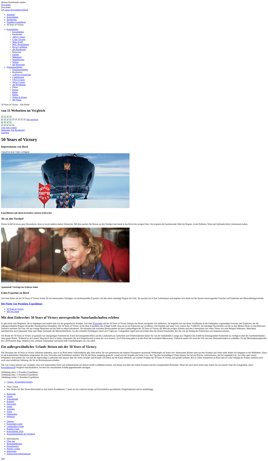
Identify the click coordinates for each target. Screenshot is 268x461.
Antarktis (11, 409)
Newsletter (6, 5)
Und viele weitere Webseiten (9, 128)
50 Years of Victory (15, 309)
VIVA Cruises (18, 80)
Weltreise (11, 416)
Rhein (15, 92)
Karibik (15, 54)
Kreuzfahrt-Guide (14, 424)
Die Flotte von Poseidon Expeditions (21, 303)
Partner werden (13, 449)
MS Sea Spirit (13, 311)
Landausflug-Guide (15, 426)
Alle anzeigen (32, 119)
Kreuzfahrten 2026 (15, 431)
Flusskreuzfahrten (14, 67)
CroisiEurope (18, 77)
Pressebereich (13, 446)
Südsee (15, 62)
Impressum (11, 451)
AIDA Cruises (18, 37)
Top (3, 458)
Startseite (11, 14)
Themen (10, 421)
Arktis (9, 406)
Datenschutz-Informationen (19, 454)
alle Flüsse (16, 100)
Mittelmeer (17, 57)
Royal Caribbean (19, 47)
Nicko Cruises (18, 82)
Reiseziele (11, 394)
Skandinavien (18, 59)
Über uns (11, 441)
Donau (15, 90)
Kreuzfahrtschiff (8, 367)
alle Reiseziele (18, 64)
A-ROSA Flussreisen (21, 75)
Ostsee (10, 396)
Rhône (15, 95)
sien (10, 411)
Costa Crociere (18, 39)
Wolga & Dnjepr (19, 97)
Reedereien (12, 19)
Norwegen (11, 404)
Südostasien (12, 414)
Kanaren (10, 401)
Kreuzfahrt (97, 323)
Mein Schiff (17, 42)
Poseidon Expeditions (16, 22)
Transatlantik (12, 399)
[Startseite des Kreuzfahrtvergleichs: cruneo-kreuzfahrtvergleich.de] (14, 10)
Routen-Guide (13, 429)
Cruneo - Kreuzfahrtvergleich (20, 382)
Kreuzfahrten (12, 17)
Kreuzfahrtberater (14, 444)
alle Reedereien (19, 49)
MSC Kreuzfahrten (20, 44)
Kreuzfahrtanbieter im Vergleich (21, 434)
